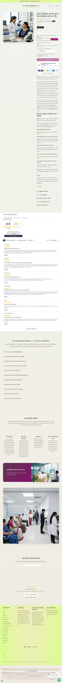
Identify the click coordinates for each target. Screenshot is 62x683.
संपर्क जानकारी (39, 661)
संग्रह (4, 610)
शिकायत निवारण (5, 638)
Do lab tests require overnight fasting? (31, 352)
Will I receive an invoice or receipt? (31, 384)
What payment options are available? (31, 380)
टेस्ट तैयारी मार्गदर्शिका (6, 623)
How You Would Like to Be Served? (44, 42)
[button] (2, 5)
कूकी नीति (4, 636)
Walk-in (38, 44)
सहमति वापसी (5, 640)
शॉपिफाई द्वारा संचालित (18, 661)
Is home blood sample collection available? (31, 356)
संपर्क (4, 612)
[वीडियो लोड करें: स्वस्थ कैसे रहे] (31, 516)
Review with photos (11, 240)
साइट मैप (4, 642)
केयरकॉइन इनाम (5, 630)
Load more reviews (31, 328)
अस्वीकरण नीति (5, 632)
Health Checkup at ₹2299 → (52, 674)
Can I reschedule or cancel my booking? (31, 389)
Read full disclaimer (33, 671)
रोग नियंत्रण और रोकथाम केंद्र (44, 171)
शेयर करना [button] (40, 186)
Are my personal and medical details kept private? (31, 375)
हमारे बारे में (5, 617)
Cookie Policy (52, 679)
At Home (47, 46)
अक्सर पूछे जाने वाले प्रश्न (7, 625)
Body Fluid (40, 27)
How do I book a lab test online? (31, 393)
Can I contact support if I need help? (31, 398)
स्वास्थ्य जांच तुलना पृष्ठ (53, 108)
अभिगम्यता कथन (5, 634)
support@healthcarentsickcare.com (34, 676)
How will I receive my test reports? (31, 370)
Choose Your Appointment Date (43, 48)
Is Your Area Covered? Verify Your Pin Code (47, 36)
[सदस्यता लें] (40, 565)
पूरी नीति (38, 183)
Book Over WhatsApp (48, 73)
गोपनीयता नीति (30, 661)
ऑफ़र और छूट (5, 621)
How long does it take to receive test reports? (31, 361)
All (4, 240)
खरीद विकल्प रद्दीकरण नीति (45, 661)
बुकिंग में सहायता (5, 619)
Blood (47, 27)
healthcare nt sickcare (10, 661)
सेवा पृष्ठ (50, 126)
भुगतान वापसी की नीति (24, 661)
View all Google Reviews (31, 597)
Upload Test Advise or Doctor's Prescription (46, 54)
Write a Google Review (31, 594)
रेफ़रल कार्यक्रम (5, 627)
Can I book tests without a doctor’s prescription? (31, 366)
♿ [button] (2, 680)
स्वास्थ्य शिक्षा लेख (45, 125)
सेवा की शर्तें (34, 661)
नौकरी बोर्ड (4, 615)
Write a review (13, 236)
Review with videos (21, 240)
